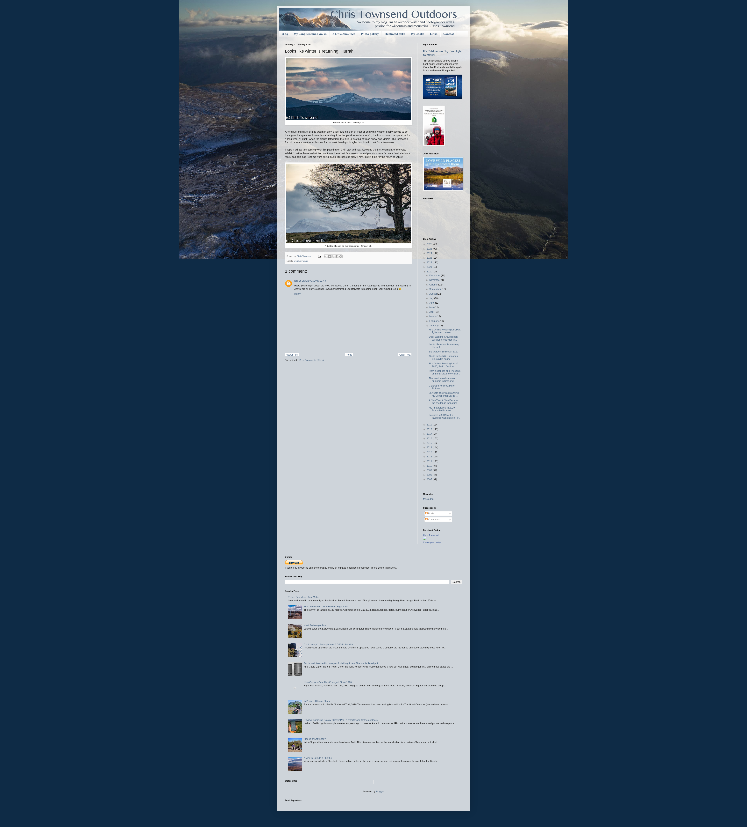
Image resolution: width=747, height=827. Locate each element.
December (435, 275)
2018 (430, 429)
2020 (430, 271)
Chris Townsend (430, 535)
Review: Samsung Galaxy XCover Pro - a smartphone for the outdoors (341, 720)
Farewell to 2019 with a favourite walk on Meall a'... (444, 416)
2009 (430, 470)
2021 (430, 267)
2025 (430, 248)
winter (305, 261)
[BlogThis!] (329, 256)
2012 (430, 456)
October (433, 284)
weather (297, 261)
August (433, 293)
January (433, 325)
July (431, 298)
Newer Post (292, 354)
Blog (285, 33)
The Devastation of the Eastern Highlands (326, 606)
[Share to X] (333, 256)
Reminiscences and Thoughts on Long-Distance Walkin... (444, 372)
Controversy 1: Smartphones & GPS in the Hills (328, 644)
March (433, 316)
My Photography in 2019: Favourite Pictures (442, 409)
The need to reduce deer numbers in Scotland (442, 379)
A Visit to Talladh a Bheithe (318, 758)
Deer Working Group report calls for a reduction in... (443, 338)
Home (349, 354)
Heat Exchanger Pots (315, 625)
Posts (431, 513)
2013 (430, 452)
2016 (430, 438)
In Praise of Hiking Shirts (317, 701)
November (435, 280)
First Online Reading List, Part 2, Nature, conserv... (444, 331)
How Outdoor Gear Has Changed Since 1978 (328, 682)
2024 (430, 253)
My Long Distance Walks (310, 33)
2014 (430, 447)
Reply (297, 293)
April (432, 312)
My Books (417, 33)
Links (434, 33)
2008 (430, 475)
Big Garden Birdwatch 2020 (443, 351)
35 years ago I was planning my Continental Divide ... (444, 394)
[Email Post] (319, 256)
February (434, 321)
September (435, 289)
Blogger (380, 791)
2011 (430, 461)
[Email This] (326, 256)
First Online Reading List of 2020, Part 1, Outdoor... (443, 365)
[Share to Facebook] (337, 256)
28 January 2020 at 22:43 (312, 280)
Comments (434, 519)
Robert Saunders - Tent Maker (304, 597)
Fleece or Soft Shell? (315, 739)
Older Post (404, 354)
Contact (448, 33)
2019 (430, 424)
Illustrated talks (395, 33)
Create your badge (432, 542)
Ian (296, 280)
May (431, 307)
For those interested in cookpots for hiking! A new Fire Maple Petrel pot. (341, 663)
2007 (430, 479)
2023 (430, 257)
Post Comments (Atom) (311, 360)
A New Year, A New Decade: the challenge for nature (443, 401)
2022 (430, 262)
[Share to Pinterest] (341, 256)
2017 (430, 433)
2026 (430, 244)
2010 (430, 465)
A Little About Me (343, 33)
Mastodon (428, 499)
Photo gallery (370, 33)
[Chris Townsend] (424, 539)
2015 (430, 443)
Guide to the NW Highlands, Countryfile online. (443, 357)
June (432, 302)
